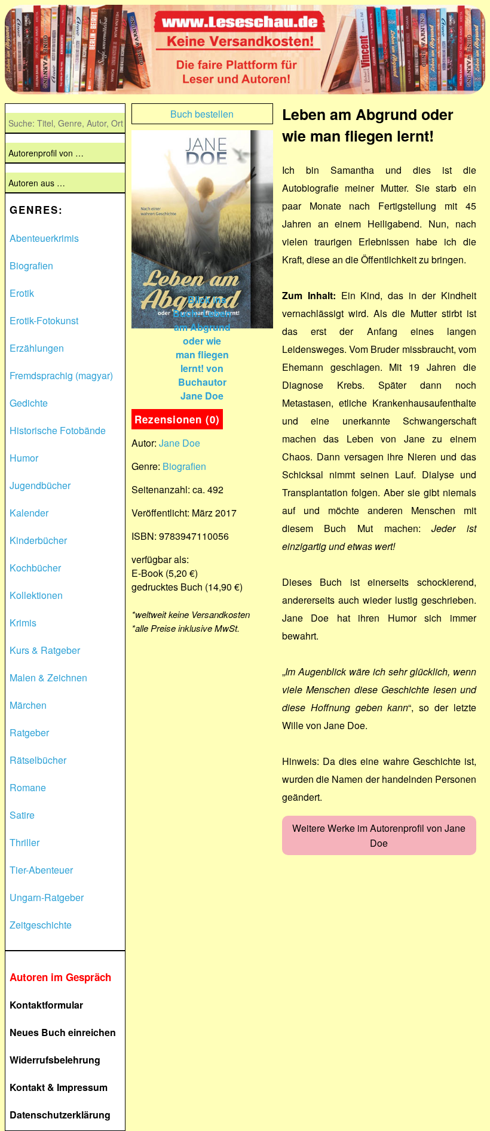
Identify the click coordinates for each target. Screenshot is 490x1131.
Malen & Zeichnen (48, 677)
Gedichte (29, 403)
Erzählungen (37, 348)
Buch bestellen (202, 114)
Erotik (22, 293)
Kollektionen (36, 595)
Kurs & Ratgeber (45, 650)
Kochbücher (35, 567)
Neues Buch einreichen (63, 1032)
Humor (24, 458)
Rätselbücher (38, 760)
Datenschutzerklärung (60, 1114)
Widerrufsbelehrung (55, 1060)
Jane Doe (179, 443)
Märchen (28, 705)
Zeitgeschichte (41, 925)
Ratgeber (29, 732)
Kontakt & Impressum (59, 1087)
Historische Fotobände (58, 430)
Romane (28, 787)
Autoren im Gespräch (60, 977)
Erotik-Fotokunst (44, 320)
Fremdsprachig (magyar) (61, 375)
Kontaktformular (46, 1005)
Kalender (29, 513)
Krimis (23, 622)
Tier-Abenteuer (41, 870)
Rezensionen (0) (177, 419)
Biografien (31, 265)
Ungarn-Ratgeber (47, 897)
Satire (22, 815)
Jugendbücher (40, 485)
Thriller (24, 842)
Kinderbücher (38, 540)
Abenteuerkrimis (44, 238)
